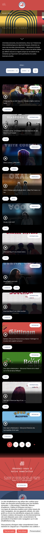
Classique (7, 109)
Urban (14, 169)
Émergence (35, 147)
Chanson (7, 288)
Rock (13, 199)
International (33, 117)
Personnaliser (35, 531)
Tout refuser (22, 531)
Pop (5, 199)
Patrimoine (35, 87)
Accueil (4, 13)
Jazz (5, 139)
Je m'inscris (22, 485)
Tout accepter (9, 531)
